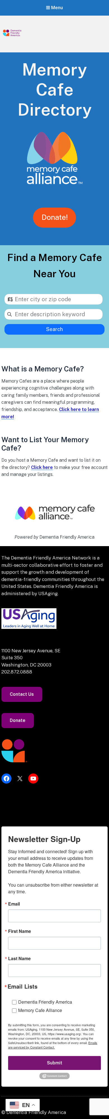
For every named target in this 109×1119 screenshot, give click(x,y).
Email (14, 904)
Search (54, 329)
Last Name (19, 958)
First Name (19, 931)
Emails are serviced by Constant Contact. (52, 1044)
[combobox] (53, 299)
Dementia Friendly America (45, 1002)
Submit (54, 1063)
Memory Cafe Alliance (40, 1010)
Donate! (54, 217)
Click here (42, 467)
